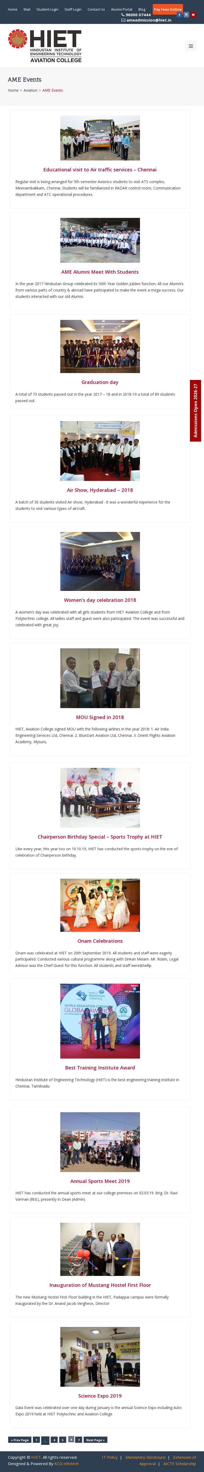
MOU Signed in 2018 (100, 717)
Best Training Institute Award (100, 1067)
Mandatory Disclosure (145, 1457)
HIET (36, 1457)
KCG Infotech (66, 1463)
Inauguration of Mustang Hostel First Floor (100, 1284)
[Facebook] (179, 15)
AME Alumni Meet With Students (100, 271)
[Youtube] (193, 15)
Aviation (30, 90)
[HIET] (45, 45)
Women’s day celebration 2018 (100, 600)
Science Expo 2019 (100, 1395)
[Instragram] (186, 15)
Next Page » (95, 1440)
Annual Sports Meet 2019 (100, 1181)
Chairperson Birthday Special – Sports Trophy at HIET (100, 836)
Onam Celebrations (100, 940)
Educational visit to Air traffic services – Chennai (100, 169)
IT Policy (110, 1457)
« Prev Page (20, 1440)
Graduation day (100, 382)
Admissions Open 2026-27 (195, 411)
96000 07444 (148, 17)
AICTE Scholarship (179, 1463)
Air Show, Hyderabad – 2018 (100, 490)
